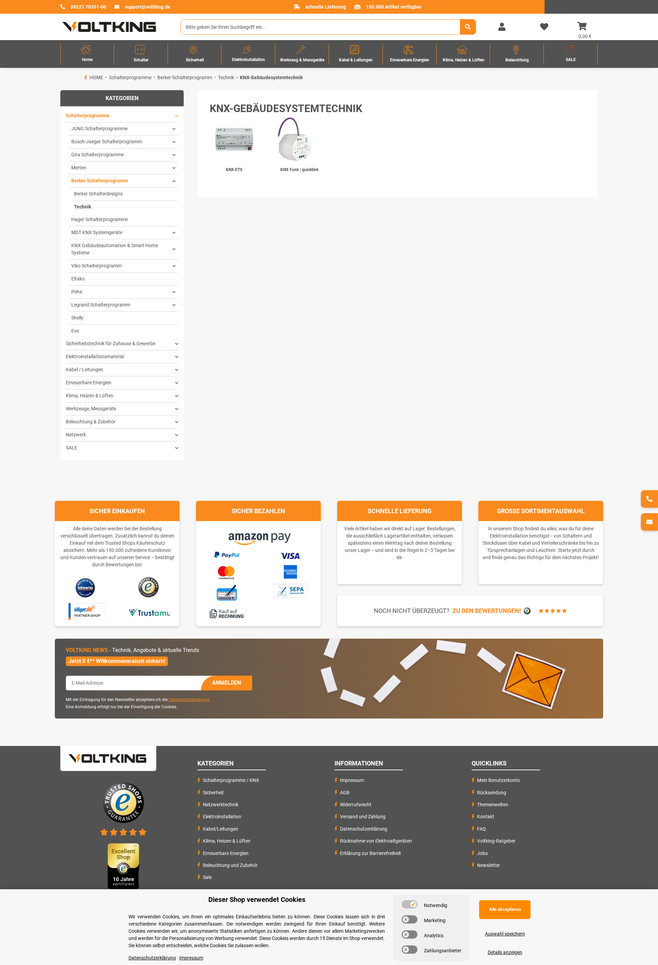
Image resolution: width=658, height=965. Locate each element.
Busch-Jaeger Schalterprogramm (106, 141)
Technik (82, 206)
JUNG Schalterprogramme (99, 128)
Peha (76, 291)
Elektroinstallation (222, 816)
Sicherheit (213, 792)
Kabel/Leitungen (220, 829)
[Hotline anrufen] (649, 499)
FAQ (481, 829)
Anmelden (226, 682)
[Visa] (290, 555)
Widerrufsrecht (355, 804)
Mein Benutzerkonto (498, 780)
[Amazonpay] (258, 537)
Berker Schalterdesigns (98, 193)
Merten (78, 167)
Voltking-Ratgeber (496, 841)
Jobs (482, 853)
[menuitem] (87, 54)
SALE (71, 447)
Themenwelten (492, 804)
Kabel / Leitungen (84, 369)
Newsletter (488, 865)
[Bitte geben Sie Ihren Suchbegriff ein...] (468, 27)
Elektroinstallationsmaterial (95, 356)
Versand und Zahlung (363, 816)
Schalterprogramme (88, 115)
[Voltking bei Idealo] (85, 587)
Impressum (352, 780)
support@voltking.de (147, 7)
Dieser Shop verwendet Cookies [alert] (256, 899)
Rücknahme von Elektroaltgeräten (376, 841)
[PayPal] (226, 554)
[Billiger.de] (85, 611)
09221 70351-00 (88, 7)
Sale (207, 877)
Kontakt (485, 816)
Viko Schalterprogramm (96, 265)
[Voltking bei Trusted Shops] (149, 587)
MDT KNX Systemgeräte (96, 232)
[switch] (409, 904)
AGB (345, 792)
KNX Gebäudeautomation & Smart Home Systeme (114, 249)
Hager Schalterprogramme (99, 219)
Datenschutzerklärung (189, 699)
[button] (501, 27)
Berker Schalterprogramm (99, 180)
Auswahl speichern (505, 934)
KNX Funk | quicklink (299, 169)
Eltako (78, 278)
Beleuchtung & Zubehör (90, 421)
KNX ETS (234, 169)
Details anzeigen (505, 952)
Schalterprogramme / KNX (231, 780)
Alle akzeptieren (505, 909)
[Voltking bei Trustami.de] (149, 611)
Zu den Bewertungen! (486, 610)
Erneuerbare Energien (88, 382)
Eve (75, 331)
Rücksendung (491, 792)
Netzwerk (76, 434)
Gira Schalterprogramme (97, 154)
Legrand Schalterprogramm (100, 304)
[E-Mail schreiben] (649, 522)
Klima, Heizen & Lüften (89, 395)
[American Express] (290, 571)
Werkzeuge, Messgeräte (91, 408)
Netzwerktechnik (221, 804)
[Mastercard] (226, 571)
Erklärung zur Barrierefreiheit (370, 853)
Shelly (77, 318)
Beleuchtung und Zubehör (230, 865)
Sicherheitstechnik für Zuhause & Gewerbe (110, 343)
